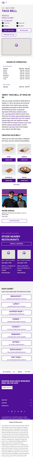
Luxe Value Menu (10, 114)
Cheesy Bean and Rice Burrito (20, 116)
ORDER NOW (8, 160)
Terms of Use (9, 455)
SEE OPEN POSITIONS (14, 220)
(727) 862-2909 (8, 20)
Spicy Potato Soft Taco (14, 118)
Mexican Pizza (11, 109)
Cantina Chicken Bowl (14, 125)
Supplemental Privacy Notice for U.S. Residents (14, 444)
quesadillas (5, 107)
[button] (16, 400)
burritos (25, 105)
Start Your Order (9, 30)
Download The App (9, 34)
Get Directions (24, 30)
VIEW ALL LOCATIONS (16, 244)
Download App (7, 387)
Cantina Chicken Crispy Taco (22, 122)
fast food (12, 127)
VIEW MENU (17, 184)
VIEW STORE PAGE (6, 272)
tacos (20, 105)
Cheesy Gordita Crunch (19, 112)
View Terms (5, 216)
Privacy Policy (17, 443)
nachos (14, 107)
